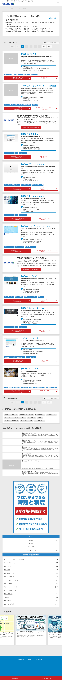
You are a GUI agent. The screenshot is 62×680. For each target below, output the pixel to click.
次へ (44, 46)
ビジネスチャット (51, 414)
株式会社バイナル (29, 54)
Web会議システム (40, 414)
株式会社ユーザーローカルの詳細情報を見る (44, 331)
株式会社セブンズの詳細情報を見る (44, 300)
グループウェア (31, 417)
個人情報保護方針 (40, 659)
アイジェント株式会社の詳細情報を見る (44, 361)
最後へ (49, 46)
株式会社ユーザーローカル (32, 308)
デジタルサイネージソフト (26, 414)
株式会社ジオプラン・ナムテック (35, 226)
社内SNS (40, 417)
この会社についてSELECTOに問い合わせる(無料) (17, 78)
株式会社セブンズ (29, 276)
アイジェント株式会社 (30, 338)
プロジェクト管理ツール (11, 414)
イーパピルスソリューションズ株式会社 (38, 86)
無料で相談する (47, 678)
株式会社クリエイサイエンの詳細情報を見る (44, 219)
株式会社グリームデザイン (32, 164)
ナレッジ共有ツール (39, 420)
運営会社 (30, 659)
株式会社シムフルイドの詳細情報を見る (44, 157)
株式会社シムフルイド (30, 134)
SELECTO (4, 8)
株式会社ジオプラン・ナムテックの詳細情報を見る (44, 251)
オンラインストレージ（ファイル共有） (15, 417)
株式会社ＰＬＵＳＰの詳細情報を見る (44, 391)
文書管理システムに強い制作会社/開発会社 (18, 8)
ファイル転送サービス (26, 420)
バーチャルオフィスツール (11, 420)
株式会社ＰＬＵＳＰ (29, 368)
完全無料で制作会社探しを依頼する (31, 127)
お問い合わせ (20, 659)
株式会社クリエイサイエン (32, 196)
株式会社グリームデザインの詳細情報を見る (44, 188)
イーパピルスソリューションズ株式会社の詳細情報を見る (44, 108)
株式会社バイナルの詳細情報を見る (44, 78)
